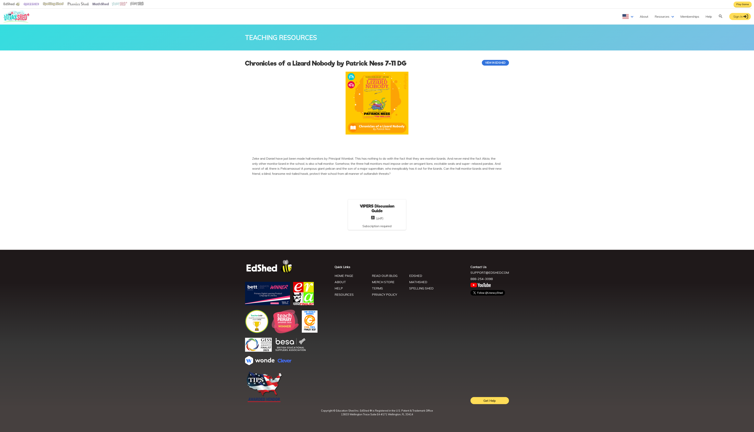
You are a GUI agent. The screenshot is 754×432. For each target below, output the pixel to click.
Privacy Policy (384, 295)
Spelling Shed (421, 288)
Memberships (689, 16)
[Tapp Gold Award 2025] (257, 332)
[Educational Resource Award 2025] (303, 304)
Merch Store (383, 282)
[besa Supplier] (290, 350)
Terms (377, 288)
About (644, 16)
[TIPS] (264, 402)
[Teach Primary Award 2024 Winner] (285, 332)
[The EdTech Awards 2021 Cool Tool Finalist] (310, 331)
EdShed (415, 276)
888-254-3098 (481, 279)
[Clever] (284, 361)
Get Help (489, 401)
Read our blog (384, 276)
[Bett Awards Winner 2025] (267, 304)
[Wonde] (260, 364)
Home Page (344, 276)
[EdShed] (287, 267)
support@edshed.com (489, 273)
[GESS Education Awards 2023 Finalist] (258, 350)
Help (709, 16)
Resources (662, 16)
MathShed (418, 282)
